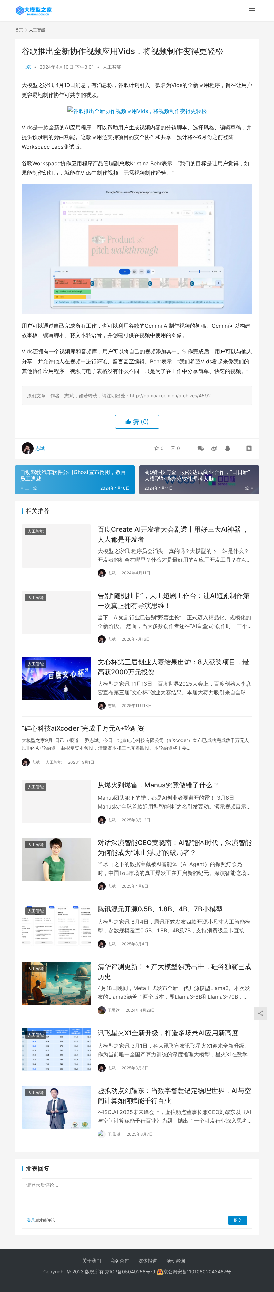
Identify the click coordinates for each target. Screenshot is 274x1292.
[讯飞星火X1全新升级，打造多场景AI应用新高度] (56, 1049)
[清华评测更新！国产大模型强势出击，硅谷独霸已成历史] (56, 983)
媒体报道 (147, 1261)
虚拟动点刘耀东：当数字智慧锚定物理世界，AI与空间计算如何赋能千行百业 (174, 1095)
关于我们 (91, 1261)
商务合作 (119, 1261)
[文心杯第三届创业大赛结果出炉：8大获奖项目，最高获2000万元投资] (56, 678)
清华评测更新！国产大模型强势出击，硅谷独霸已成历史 (174, 971)
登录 (31, 1220)
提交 (238, 1220)
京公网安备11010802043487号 (197, 1271)
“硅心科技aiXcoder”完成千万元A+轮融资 (83, 728)
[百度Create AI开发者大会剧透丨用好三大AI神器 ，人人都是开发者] (56, 546)
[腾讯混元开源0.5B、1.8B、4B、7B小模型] (56, 925)
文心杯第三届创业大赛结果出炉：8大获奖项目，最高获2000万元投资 (173, 667)
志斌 (26, 67)
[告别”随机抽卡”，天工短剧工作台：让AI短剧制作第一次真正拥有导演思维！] (56, 612)
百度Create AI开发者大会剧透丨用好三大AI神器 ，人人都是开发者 (173, 534)
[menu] (252, 11)
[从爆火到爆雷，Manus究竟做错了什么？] (56, 801)
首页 (19, 30)
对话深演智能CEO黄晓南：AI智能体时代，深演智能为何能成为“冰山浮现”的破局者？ (175, 847)
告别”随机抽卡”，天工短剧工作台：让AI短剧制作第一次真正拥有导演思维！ (174, 600)
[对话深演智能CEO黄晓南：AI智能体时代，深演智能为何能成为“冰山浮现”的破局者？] (56, 859)
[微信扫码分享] (201, 448)
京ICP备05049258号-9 (130, 1271)
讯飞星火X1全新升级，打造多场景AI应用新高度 (168, 1033)
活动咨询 (175, 1261)
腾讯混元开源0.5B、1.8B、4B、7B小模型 (160, 909)
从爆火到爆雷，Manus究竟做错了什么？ (158, 785)
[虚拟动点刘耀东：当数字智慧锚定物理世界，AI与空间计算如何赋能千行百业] (56, 1107)
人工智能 (112, 67)
